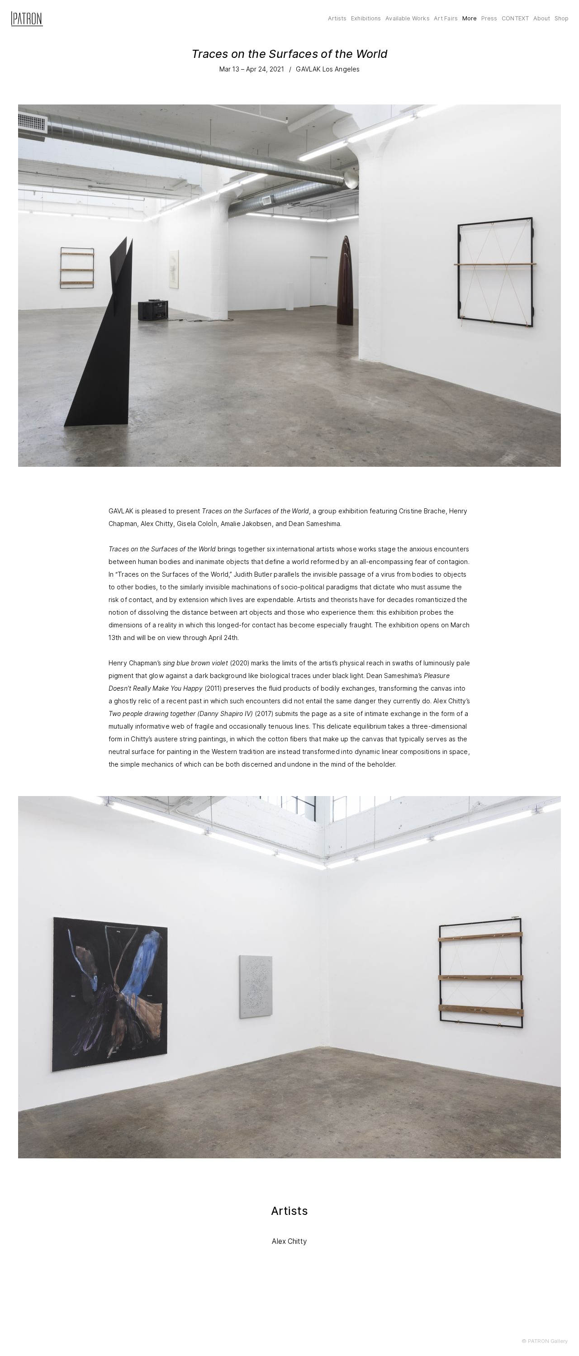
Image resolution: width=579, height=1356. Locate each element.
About (542, 18)
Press (489, 18)
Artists (337, 18)
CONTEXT (515, 18)
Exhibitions (366, 18)
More (469, 18)
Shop (562, 18)
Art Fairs (446, 18)
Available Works (407, 18)
